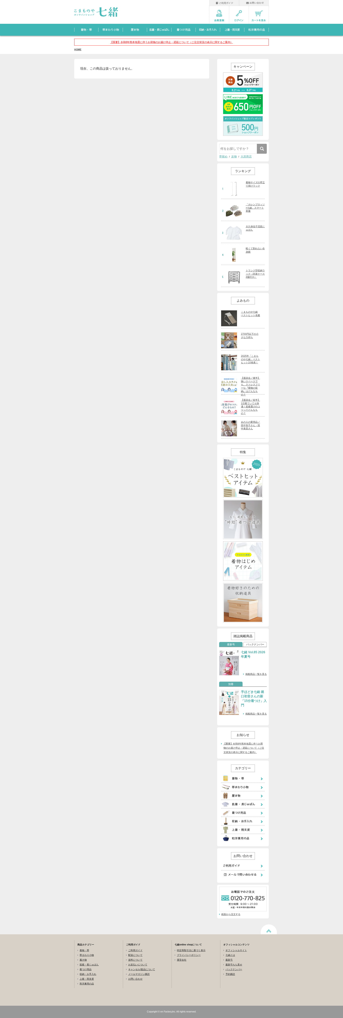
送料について (135, 960)
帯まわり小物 (87, 955)
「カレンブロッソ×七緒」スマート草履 (255, 208)
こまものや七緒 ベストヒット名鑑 (250, 314)
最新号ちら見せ (233, 964)
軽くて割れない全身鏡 (255, 250)
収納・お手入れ (88, 974)
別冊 (230, 684)
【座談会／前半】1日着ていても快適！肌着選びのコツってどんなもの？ (250, 407)
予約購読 (230, 974)
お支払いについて (137, 964)
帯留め (223, 156)
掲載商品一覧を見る (256, 674)
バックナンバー (255, 644)
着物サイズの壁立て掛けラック (255, 184)
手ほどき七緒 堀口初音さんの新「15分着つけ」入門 (254, 698)
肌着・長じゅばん (89, 964)
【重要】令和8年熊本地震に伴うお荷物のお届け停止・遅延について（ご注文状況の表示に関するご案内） (171, 42)
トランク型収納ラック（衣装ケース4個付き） (255, 274)
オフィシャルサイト (236, 950)
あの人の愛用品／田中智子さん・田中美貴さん (250, 425)
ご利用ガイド (135, 950)
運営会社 (181, 960)
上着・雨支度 (87, 979)
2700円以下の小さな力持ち (249, 336)
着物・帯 (84, 950)
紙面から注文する (230, 914)
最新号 (231, 644)
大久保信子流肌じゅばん (255, 228)
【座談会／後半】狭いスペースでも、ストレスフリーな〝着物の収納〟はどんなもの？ (250, 386)
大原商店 (246, 156)
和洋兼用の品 (87, 983)
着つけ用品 (86, 969)
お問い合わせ (135, 979)
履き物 (83, 960)
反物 (234, 156)
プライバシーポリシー (189, 955)
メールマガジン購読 (139, 974)
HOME (77, 49)
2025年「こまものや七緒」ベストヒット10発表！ (250, 359)
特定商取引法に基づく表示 (191, 950)
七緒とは (230, 955)
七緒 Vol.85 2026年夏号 (253, 654)
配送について (135, 955)
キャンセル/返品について (141, 969)
